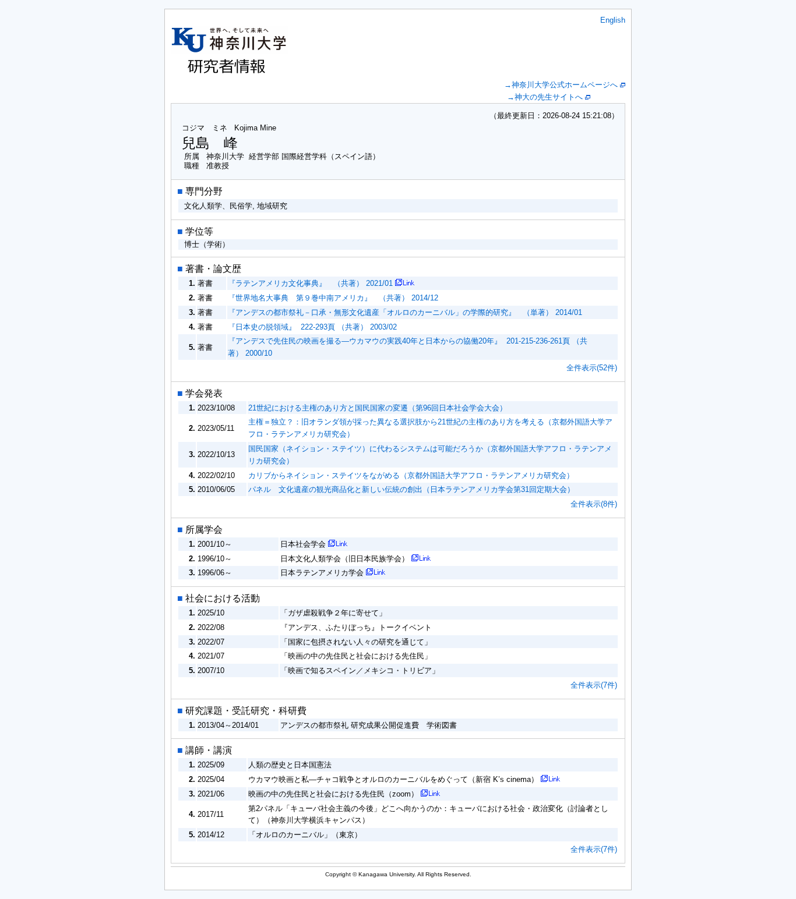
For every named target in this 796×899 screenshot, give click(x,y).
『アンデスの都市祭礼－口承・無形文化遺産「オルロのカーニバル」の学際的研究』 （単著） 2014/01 (405, 312)
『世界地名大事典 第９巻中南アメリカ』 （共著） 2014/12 (333, 297)
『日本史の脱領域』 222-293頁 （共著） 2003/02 (312, 327)
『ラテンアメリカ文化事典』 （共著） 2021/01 (310, 283)
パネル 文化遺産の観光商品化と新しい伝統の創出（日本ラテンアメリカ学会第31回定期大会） (411, 489)
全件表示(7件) (593, 685)
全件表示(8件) (593, 504)
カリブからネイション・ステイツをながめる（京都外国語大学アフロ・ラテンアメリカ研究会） (411, 475)
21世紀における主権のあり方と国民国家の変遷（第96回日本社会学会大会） (377, 408)
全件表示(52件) (591, 367)
